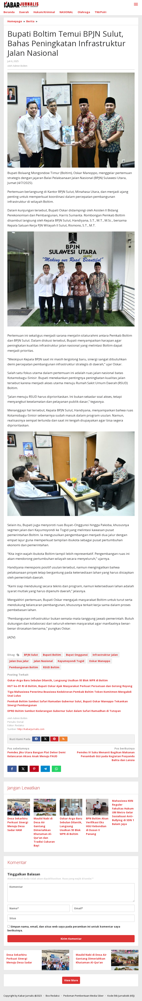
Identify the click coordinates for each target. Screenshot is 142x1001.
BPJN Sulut (31, 654)
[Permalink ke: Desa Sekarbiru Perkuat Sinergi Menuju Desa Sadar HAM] (18, 807)
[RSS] (63, 739)
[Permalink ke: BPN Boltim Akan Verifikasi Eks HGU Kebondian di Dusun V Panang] (97, 807)
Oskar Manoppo (99, 661)
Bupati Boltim (52, 654)
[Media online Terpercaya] (21, 4)
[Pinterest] (54, 739)
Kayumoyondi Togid (71, 661)
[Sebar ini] (12, 769)
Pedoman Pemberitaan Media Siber (83, 995)
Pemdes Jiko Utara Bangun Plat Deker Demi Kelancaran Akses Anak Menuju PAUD (36, 752)
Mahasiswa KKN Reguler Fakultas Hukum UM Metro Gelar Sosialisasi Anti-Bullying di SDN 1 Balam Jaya (123, 812)
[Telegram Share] (45, 769)
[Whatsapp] (56, 769)
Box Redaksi (53, 995)
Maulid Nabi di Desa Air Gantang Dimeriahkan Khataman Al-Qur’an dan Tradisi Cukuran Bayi (91, 962)
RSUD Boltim (51, 667)
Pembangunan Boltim (23, 667)
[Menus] (135, 4)
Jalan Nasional (43, 661)
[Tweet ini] (23, 769)
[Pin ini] (34, 769)
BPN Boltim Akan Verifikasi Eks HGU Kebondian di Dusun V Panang (97, 826)
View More (71, 980)
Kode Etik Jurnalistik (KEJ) (120, 995)
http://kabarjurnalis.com (30, 729)
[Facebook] (36, 739)
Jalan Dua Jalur (19, 661)
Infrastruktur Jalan (105, 654)
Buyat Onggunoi (77, 654)
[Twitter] (45, 739)
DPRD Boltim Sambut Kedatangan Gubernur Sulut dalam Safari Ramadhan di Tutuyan (64, 711)
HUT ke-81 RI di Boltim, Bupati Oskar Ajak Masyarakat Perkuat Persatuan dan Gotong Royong (69, 686)
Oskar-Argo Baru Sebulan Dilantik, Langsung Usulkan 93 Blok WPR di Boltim (57, 680)
